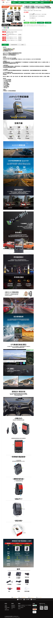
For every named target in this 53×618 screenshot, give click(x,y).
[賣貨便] (35, 609)
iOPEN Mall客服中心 (20, 607)
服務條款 (36, 2)
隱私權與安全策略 (7, 607)
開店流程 (19, 608)
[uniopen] (35, 607)
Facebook (20, 599)
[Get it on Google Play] (46, 607)
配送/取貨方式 (13, 606)
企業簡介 (6, 605)
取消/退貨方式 (13, 607)
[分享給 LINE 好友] (5, 27)
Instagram (34, 599)
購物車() (48, 0)
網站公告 (25, 2)
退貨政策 (42, 2)
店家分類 (14, 2)
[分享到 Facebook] (4, 27)
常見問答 (31, 2)
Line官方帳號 (27, 599)
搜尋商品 (51, 2)
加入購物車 (41, 22)
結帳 (50, 0)
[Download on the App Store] (41, 607)
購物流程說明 (13, 605)
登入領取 (19, 34)
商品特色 (5, 44)
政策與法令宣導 (7, 609)
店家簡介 (19, 2)
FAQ (12, 608)
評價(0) (23, 44)
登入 (41, 0)
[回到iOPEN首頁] (3, 0)
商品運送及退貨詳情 (14, 44)
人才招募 (6, 608)
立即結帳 (48, 22)
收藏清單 (44, 0)
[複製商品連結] (8, 27)
